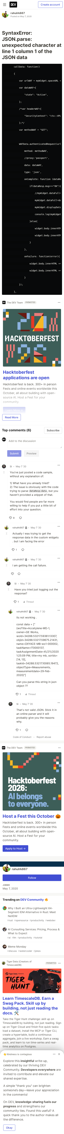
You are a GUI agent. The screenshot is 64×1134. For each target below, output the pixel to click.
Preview (31, 453)
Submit (14, 453)
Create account (50, 4)
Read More (11, 417)
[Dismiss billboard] (59, 1054)
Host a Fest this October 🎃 (32, 816)
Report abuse (44, 737)
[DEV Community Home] (13, 4)
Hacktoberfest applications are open (26, 374)
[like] (12, 573)
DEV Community (32, 899)
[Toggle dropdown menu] (59, 302)
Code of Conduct (22, 737)
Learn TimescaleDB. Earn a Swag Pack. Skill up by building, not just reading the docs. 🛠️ (30, 1005)
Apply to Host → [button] (15, 848)
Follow (32, 877)
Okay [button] (9, 1127)
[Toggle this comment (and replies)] (4, 472)
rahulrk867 (18, 13)
